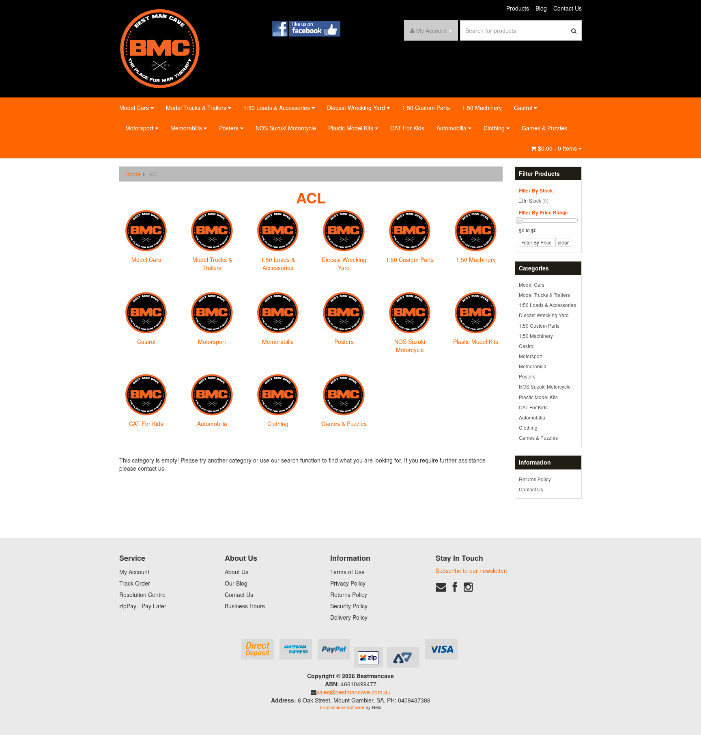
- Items (558, 148)
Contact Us (567, 8)
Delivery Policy (349, 617)
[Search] (574, 30)
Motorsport (140, 128)
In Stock (536, 200)
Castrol (524, 108)
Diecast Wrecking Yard (357, 108)
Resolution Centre (142, 594)
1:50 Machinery (482, 108)
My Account (134, 572)
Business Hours (245, 606)
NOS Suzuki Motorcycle (286, 128)
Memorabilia (187, 128)
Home (133, 174)
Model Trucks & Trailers (197, 108)
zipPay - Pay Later (142, 606)
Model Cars (135, 108)
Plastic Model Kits (351, 128)
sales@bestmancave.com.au (353, 692)
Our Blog (236, 583)
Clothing (495, 128)
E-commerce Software (342, 707)
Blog (541, 8)
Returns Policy (535, 479)
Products (517, 8)
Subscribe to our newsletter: (471, 570)
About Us (236, 572)
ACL (153, 174)
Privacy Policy (348, 583)
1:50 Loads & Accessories (277, 108)
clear (563, 242)
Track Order (134, 583)
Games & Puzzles (544, 128)
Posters (229, 128)
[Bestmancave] (159, 48)
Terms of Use (347, 572)
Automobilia (452, 128)
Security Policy (349, 606)
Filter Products (539, 174)
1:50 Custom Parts (426, 108)
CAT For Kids (407, 128)
